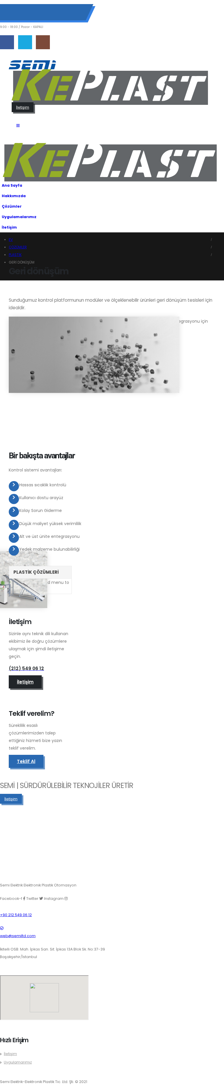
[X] (25, 42)
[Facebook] (7, 42)
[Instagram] (43, 42)
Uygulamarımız (18, 1062)
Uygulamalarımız (19, 216)
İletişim (9, 227)
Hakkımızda (14, 195)
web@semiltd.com (29, 17)
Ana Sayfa (12, 185)
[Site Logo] (32, 64)
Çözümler (12, 206)
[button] (218, 215)
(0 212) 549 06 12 (29, 9)
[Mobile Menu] (18, 126)
